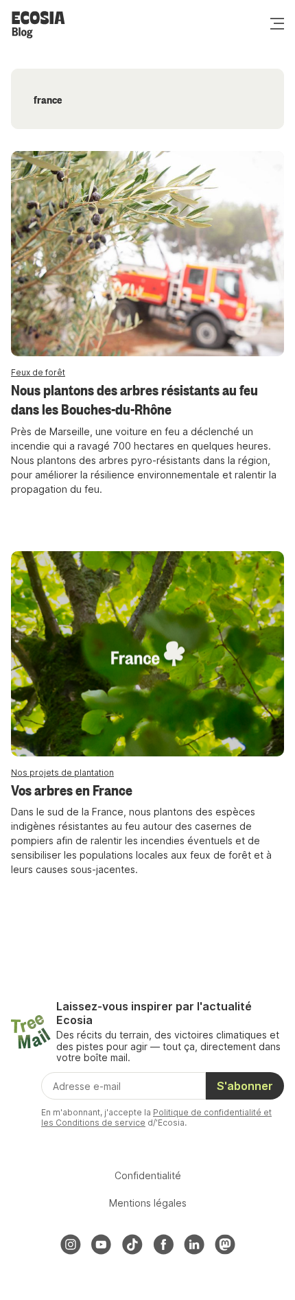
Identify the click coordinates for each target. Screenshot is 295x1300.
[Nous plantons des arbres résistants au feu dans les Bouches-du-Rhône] (147, 253)
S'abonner (245, 1086)
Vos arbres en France (71, 789)
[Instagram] (70, 1244)
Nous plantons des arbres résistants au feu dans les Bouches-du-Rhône (134, 399)
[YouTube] (101, 1244)
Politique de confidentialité (207, 1112)
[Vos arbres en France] (147, 653)
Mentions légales (148, 1203)
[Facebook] (163, 1244)
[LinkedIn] (194, 1244)
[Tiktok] (132, 1244)
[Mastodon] (225, 1244)
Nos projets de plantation (62, 772)
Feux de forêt (38, 372)
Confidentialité (148, 1175)
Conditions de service (100, 1122)
